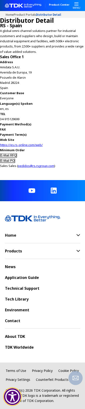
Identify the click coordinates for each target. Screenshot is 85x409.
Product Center (59, 5)
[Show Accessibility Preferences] (12, 396)
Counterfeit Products (52, 379)
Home (10, 14)
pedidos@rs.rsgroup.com (36, 166)
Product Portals (25, 14)
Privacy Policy (42, 370)
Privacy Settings (18, 379)
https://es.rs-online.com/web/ (21, 145)
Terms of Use (16, 370)
